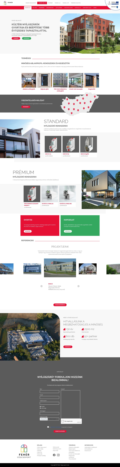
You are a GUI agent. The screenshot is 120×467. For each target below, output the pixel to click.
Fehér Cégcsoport (41, 447)
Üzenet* (63, 389)
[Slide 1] (87, 52)
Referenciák (50, 7)
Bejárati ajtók (72, 449)
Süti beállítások (88, 449)
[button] (78, 286)
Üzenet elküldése (60, 431)
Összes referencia (60, 304)
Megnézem (25, 106)
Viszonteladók (68, 7)
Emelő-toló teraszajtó (74, 454)
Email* (41, 395)
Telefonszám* (43, 400)
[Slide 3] (92, 52)
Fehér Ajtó (39, 454)
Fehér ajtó (66, 2)
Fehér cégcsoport (31, 2)
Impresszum (88, 450)
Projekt (43, 406)
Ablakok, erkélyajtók (74, 447)
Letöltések (59, 7)
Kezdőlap (27, 7)
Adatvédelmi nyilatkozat (91, 447)
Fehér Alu (39, 452)
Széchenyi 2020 (87, 7)
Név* (41, 389)
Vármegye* (43, 411)
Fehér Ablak (40, 449)
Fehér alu (57, 2)
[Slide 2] (90, 52)
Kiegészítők (72, 455)
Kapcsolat (78, 7)
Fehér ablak (42, 2)
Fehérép (50, 2)
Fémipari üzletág (76, 2)
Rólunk (35, 7)
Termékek (41, 7)
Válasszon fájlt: (43, 416)
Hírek (94, 7)
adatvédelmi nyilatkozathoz (56, 427)
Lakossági (43, 408)
